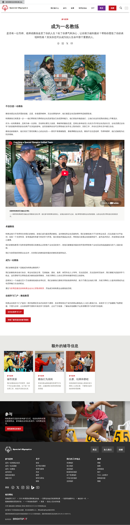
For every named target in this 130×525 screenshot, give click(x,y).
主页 (6, 506)
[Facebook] (13, 489)
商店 (101, 8)
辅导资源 (12, 379)
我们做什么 (55, 8)
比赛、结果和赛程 (79, 379)
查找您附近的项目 (14, 429)
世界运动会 (83, 8)
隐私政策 (12, 506)
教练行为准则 (45, 379)
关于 (93, 8)
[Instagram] (23, 489)
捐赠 (112, 8)
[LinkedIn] (28, 489)
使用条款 (18, 506)
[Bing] (33, 489)
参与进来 (65, 19)
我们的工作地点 (73, 459)
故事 (72, 8)
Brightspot (45, 510)
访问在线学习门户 (15, 312)
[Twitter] (18, 489)
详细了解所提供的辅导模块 (18, 320)
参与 (65, 8)
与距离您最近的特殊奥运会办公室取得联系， (27, 288)
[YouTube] (38, 489)
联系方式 (29, 506)
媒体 (99, 459)
